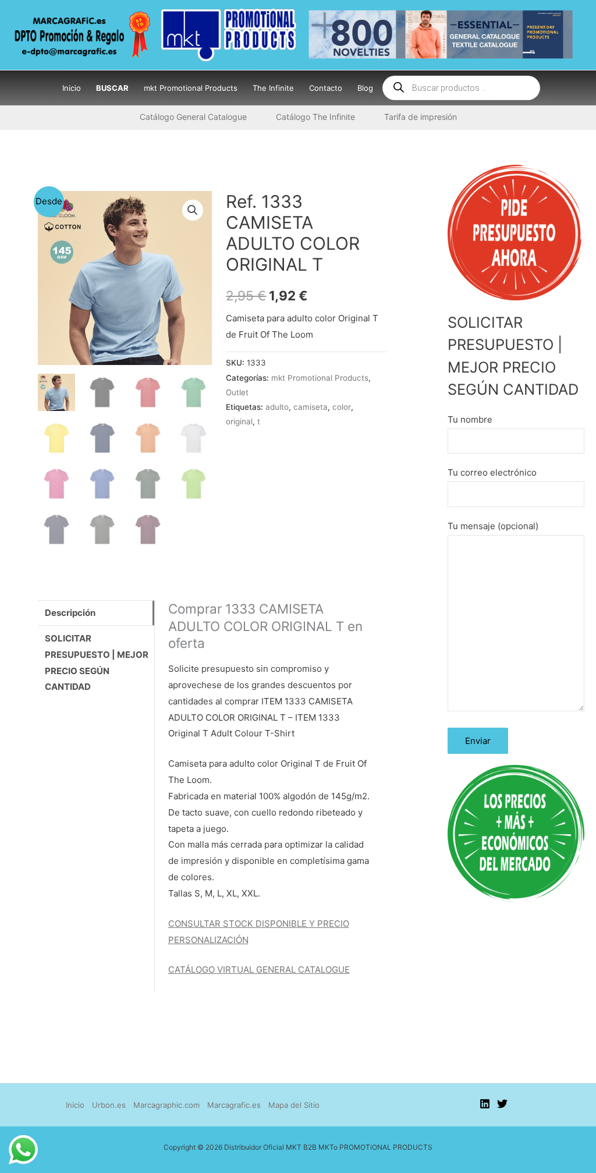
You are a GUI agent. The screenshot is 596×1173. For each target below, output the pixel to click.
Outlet (237, 392)
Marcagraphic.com (166, 1105)
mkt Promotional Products (319, 377)
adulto (277, 407)
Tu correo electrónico (492, 472)
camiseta (310, 407)
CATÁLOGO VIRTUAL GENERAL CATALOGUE (259, 969)
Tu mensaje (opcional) (493, 525)
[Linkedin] (485, 1103)
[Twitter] (502, 1103)
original (239, 421)
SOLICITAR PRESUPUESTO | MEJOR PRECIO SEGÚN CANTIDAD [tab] (96, 663)
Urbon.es (109, 1105)
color (341, 407)
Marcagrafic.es (234, 1105)
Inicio (75, 1105)
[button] (192, 210)
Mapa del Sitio (294, 1105)
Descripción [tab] (70, 612)
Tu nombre (470, 419)
